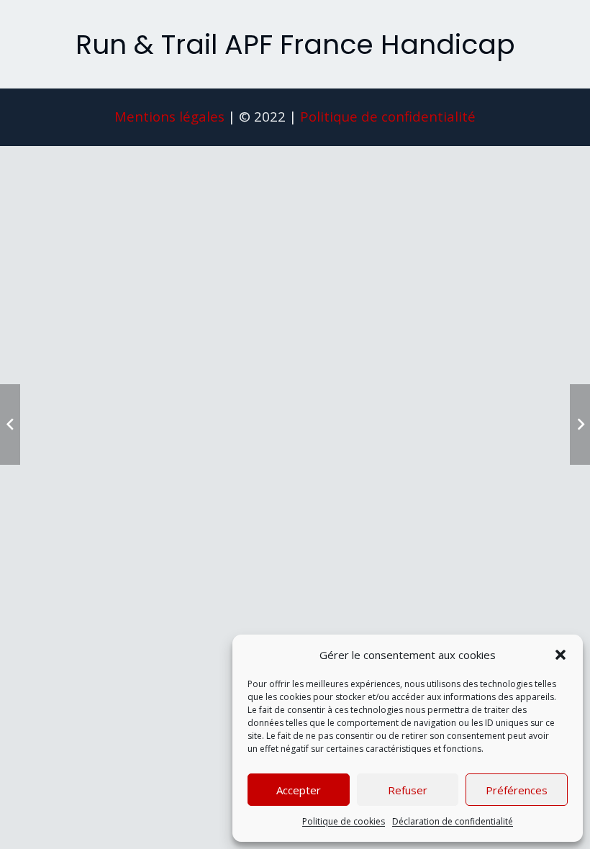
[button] (560, 655)
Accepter (298, 790)
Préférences (517, 790)
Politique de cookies (343, 821)
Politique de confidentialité (388, 116)
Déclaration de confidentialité (452, 821)
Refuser (407, 790)
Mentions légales (169, 116)
